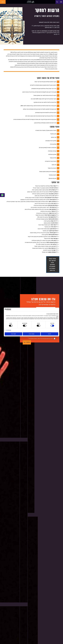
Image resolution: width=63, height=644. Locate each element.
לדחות (49, 333)
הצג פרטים (8, 330)
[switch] (38, 326)
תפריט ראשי (61, 2)
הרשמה (2, 2)
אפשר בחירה (31, 333)
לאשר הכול (13, 333)
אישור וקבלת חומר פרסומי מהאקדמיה (41, 338)
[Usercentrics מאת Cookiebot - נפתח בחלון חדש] (10, 309)
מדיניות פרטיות (46, 338)
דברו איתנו (2, 195)
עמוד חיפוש (57, 2)
